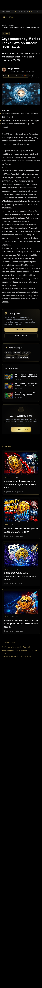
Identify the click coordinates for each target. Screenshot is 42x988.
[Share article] (32, 76)
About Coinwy (21, 336)
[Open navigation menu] (38, 17)
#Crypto (26, 353)
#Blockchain (10, 357)
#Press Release (23, 357)
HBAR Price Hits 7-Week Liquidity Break (16, 657)
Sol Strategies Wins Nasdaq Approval (16, 647)
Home (4, 25)
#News (8, 353)
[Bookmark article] (37, 76)
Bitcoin (11, 25)
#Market (17, 353)
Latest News (21, 330)
